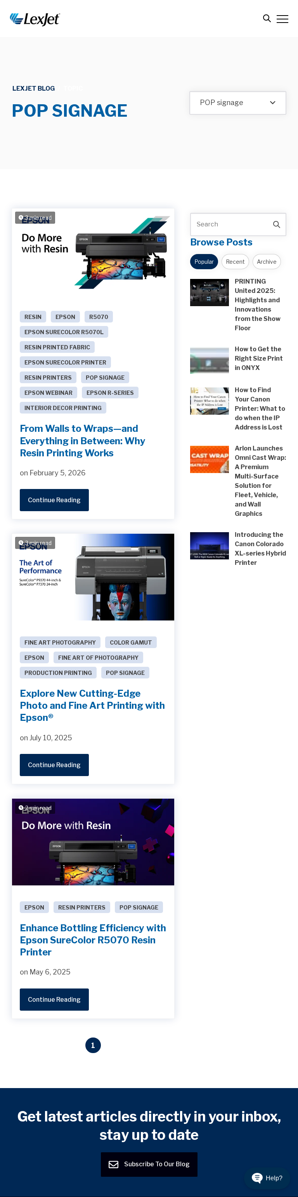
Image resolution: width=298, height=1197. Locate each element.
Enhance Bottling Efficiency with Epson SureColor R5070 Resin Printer (93, 940)
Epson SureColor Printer (65, 362)
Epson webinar (48, 392)
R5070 (98, 317)
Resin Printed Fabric (57, 347)
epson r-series (110, 392)
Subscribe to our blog (156, 1164)
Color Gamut (131, 642)
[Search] (276, 224)
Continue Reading (54, 500)
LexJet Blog (33, 88)
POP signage (105, 377)
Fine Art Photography (60, 642)
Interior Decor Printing (63, 408)
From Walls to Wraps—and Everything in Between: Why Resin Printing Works (83, 440)
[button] (267, 1178)
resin (33, 317)
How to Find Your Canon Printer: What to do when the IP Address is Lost (260, 408)
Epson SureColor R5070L (64, 332)
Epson (65, 317)
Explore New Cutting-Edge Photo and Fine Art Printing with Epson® (92, 705)
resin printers (48, 377)
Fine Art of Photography (98, 657)
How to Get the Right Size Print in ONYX (259, 358)
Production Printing (58, 672)
